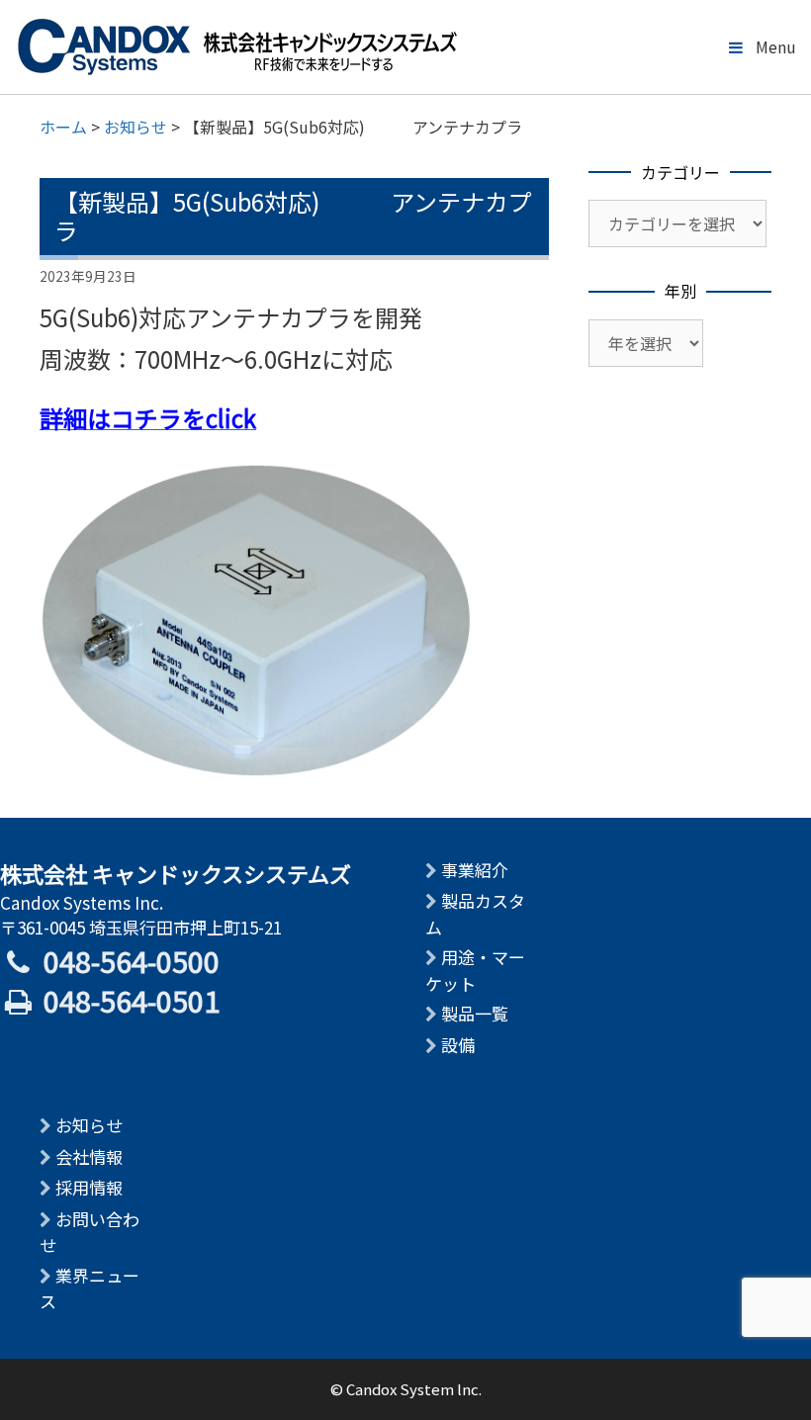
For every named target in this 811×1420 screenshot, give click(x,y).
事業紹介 (474, 869)
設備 (458, 1044)
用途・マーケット (475, 970)
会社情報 (89, 1156)
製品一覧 (474, 1013)
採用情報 (89, 1187)
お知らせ (89, 1124)
